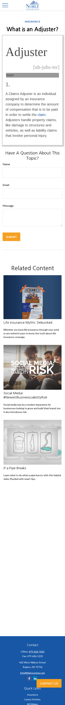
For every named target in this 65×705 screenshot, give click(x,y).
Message (8, 205)
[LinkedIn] (35, 678)
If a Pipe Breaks (14, 468)
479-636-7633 (36, 651)
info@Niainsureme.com (32, 672)
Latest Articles (32, 699)
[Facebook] (29, 678)
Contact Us (49, 683)
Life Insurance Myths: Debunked (27, 322)
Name (6, 164)
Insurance (32, 694)
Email (6, 184)
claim (42, 115)
